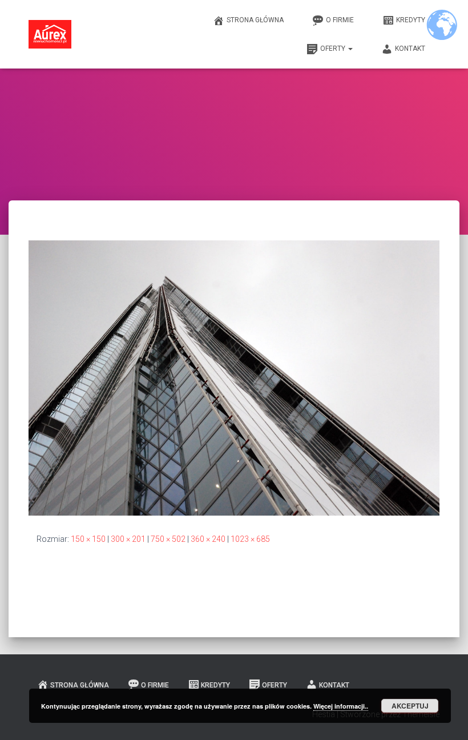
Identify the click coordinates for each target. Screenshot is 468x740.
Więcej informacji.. (340, 706)
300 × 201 (128, 539)
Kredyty (410, 20)
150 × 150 (88, 539)
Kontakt (410, 49)
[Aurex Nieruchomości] (50, 34)
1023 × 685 (250, 539)
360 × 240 (208, 539)
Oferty (333, 49)
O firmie (340, 20)
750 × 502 (168, 539)
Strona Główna (255, 20)
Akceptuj (410, 706)
